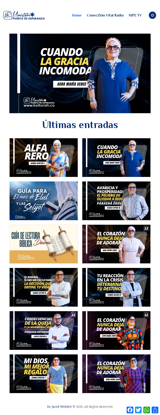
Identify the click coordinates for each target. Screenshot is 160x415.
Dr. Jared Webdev (59, 407)
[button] (80, 73)
